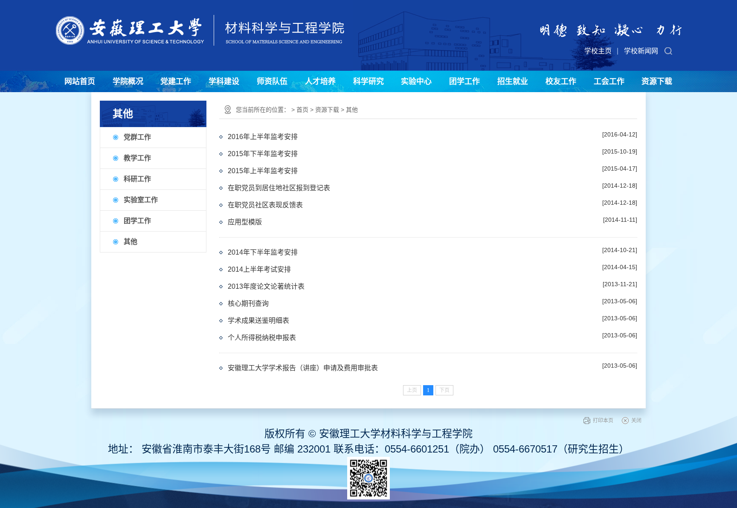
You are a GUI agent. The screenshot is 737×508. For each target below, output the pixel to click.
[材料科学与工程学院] (200, 23)
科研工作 (137, 179)
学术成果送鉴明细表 (258, 320)
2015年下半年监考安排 (263, 153)
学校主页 (598, 51)
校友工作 (560, 81)
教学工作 (137, 158)
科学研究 (368, 81)
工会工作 (609, 81)
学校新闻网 (641, 51)
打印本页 (603, 421)
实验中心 (416, 81)
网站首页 (79, 81)
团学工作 (464, 81)
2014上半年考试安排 (259, 269)
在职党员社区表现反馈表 (265, 205)
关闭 (636, 421)
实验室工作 (141, 199)
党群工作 (137, 137)
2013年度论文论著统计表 (266, 286)
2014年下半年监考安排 (263, 252)
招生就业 (512, 81)
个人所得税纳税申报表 (262, 337)
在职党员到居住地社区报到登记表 (279, 188)
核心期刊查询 (248, 303)
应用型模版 (245, 222)
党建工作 (175, 81)
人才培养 (320, 81)
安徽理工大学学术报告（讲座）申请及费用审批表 (303, 368)
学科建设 (224, 81)
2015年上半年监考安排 (263, 170)
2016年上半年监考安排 (263, 136)
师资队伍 (272, 81)
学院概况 (128, 81)
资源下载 (656, 81)
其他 (130, 241)
